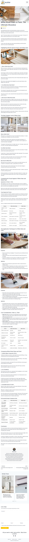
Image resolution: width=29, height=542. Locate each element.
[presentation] (8, 484)
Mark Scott (14, 451)
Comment (3, 511)
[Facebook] (13, 536)
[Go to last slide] (3, 488)
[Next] (26, 488)
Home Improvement (4, 26)
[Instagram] (15, 536)
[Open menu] (27, 2)
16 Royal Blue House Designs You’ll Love (7, 467)
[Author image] (1, 28)
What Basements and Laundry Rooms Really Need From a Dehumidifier (7, 495)
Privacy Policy (14, 539)
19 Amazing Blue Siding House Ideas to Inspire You (22, 467)
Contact (19, 539)
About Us (9, 539)
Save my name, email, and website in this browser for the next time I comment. (13, 525)
